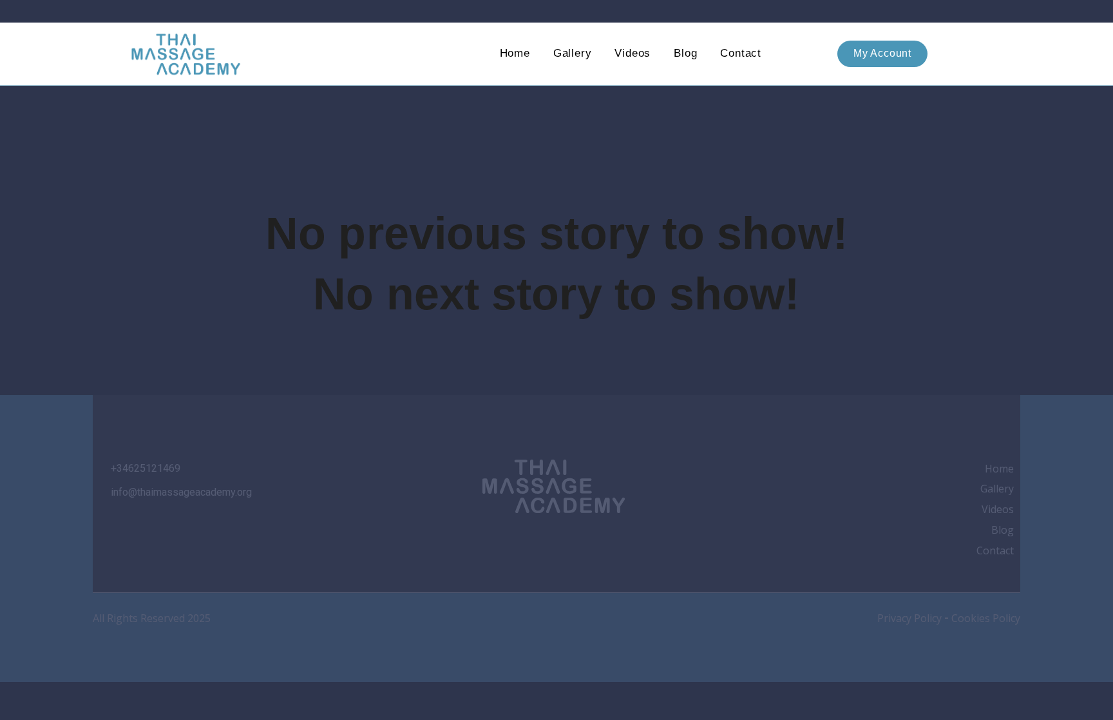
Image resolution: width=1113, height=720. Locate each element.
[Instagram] (484, 539)
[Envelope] (622, 539)
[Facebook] (519, 539)
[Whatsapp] (588, 539)
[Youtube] (553, 539)
